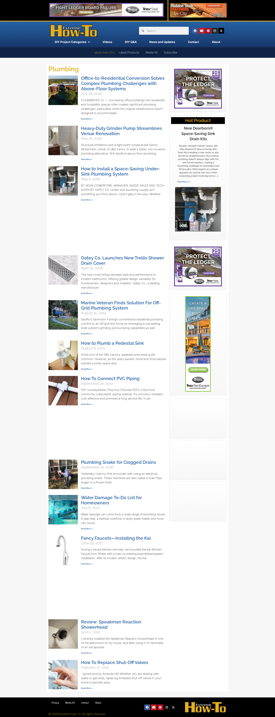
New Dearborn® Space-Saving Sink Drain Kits (198, 133)
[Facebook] (195, 31)
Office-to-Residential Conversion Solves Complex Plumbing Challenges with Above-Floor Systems (123, 83)
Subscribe (170, 52)
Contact (193, 42)
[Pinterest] (208, 31)
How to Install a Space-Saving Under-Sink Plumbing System (120, 171)
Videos (107, 42)
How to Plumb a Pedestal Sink (112, 343)
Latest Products (129, 52)
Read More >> (183, 181)
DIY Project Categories (70, 42)
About (216, 42)
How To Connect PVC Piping (110, 378)
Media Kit (151, 52)
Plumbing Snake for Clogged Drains (118, 462)
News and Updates (162, 42)
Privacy (55, 702)
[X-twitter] (221, 31)
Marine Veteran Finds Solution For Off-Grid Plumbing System (121, 305)
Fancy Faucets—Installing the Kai (116, 538)
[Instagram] (215, 31)
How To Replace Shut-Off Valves (114, 662)
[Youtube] (201, 31)
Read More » (86, 119)
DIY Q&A (131, 42)
